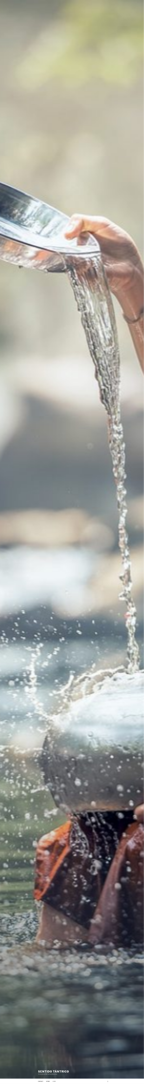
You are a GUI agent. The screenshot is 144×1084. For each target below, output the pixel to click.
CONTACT (40, 1081)
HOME (54, 1081)
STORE (48, 1081)
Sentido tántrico (53, 1071)
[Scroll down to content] (108, 1081)
